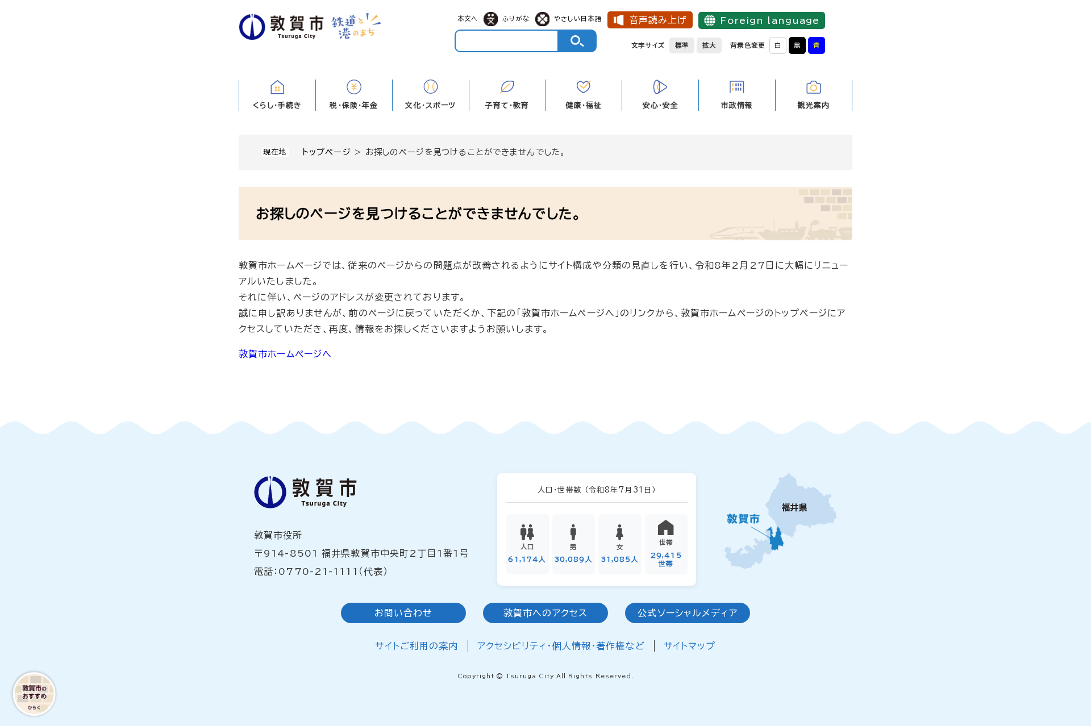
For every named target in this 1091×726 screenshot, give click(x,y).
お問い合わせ (403, 612)
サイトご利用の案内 (416, 645)
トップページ (326, 152)
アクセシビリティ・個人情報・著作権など (561, 645)
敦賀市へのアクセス (545, 612)
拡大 (709, 45)
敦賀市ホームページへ (285, 353)
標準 (682, 45)
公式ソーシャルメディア (687, 612)
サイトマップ (690, 645)
